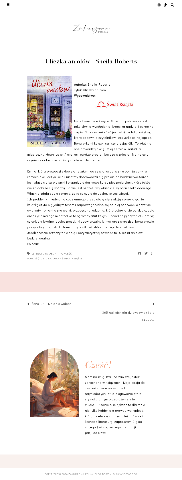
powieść (66, 253)
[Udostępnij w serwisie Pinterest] (152, 253)
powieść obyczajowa (43, 258)
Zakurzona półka (80, 474)
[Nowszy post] (74, 304)
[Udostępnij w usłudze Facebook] (139, 253)
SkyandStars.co (126, 474)
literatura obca (44, 253)
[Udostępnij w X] (146, 253)
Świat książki (72, 258)
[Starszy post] (148, 304)
